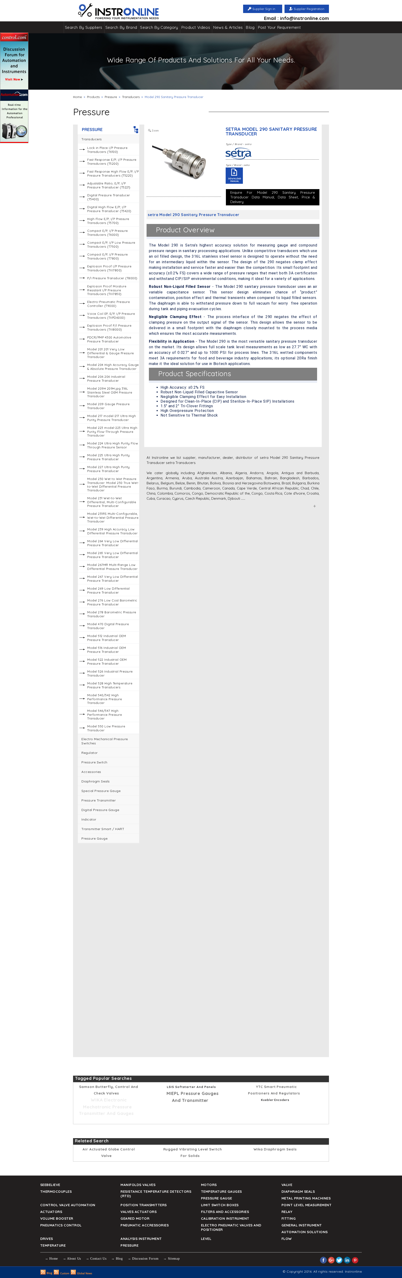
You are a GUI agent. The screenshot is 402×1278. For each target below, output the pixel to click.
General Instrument (301, 1225)
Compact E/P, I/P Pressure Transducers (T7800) (107, 256)
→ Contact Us (96, 1258)
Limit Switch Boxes (220, 1205)
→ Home (51, 1258)
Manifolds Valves (138, 1185)
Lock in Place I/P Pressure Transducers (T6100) (107, 150)
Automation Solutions (304, 1232)
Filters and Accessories (225, 1211)
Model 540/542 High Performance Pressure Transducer (104, 699)
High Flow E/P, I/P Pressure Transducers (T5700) (108, 221)
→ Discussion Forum (143, 1258)
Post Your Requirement (279, 27)
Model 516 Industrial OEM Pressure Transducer (106, 650)
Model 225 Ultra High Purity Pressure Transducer (108, 457)
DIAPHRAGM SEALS (298, 1191)
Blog (250, 27)
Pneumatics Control (61, 1225)
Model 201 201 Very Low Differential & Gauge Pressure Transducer (110, 353)
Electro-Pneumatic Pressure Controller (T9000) (108, 304)
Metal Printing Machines (306, 1198)
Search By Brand (121, 27)
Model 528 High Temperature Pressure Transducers (109, 685)
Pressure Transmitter (98, 800)
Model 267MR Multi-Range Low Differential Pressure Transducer (112, 567)
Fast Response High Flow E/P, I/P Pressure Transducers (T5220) (113, 173)
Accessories (91, 772)
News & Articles (228, 27)
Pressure (111, 97)
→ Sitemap (171, 1258)
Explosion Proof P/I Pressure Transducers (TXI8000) (109, 327)
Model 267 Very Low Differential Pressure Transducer (112, 578)
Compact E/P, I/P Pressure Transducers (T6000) (107, 233)
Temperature (53, 1245)
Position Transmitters (144, 1205)
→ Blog (117, 1258)
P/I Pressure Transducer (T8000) (112, 278)
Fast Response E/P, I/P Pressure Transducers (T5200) (112, 161)
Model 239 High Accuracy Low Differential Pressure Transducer (112, 531)
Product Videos (195, 27)
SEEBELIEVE (50, 1185)
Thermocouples (56, 1191)
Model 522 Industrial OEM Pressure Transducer (107, 661)
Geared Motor (135, 1218)
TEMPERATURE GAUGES (221, 1191)
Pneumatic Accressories (145, 1225)
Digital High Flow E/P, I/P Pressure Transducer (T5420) (109, 209)
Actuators (51, 1211)
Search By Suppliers (83, 27)
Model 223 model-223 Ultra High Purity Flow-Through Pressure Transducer (112, 431)
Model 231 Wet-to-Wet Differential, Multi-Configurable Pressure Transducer (111, 502)
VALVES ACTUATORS (139, 1211)
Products (93, 97)
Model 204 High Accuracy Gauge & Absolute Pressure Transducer (113, 367)
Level (206, 1238)
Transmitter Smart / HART (102, 829)
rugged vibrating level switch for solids (192, 1152)
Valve (286, 1185)
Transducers (131, 97)
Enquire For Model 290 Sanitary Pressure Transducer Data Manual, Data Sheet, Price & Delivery (272, 197)
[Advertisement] (108, 917)
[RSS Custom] (62, 1273)
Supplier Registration (309, 9)
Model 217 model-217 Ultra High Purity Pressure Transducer (111, 418)
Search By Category (159, 27)
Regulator (89, 753)
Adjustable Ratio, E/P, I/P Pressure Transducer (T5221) (109, 185)
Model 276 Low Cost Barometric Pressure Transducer (112, 602)
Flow (286, 1238)
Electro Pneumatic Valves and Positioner (231, 1227)
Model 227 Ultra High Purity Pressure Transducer (108, 469)
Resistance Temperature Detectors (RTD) (156, 1193)
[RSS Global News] (81, 1273)
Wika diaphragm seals (275, 1149)
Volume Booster (56, 1218)
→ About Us (72, 1258)
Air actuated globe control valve (109, 1152)
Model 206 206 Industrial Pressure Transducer (106, 378)
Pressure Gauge (94, 838)
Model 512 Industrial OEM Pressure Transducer (106, 638)
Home (77, 97)
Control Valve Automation (67, 1205)
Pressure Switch (94, 762)
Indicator (88, 819)
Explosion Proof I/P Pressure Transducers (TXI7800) (109, 268)
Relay (286, 1211)
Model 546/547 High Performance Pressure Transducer (104, 714)
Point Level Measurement (306, 1205)
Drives (46, 1238)
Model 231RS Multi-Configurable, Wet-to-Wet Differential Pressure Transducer (112, 517)
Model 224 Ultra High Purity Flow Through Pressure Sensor (112, 445)
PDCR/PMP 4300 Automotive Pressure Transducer (109, 339)
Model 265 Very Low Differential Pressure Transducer (112, 555)
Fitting (288, 1218)
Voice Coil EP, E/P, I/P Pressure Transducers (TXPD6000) (111, 315)
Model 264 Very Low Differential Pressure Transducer (112, 543)
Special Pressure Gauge (101, 791)
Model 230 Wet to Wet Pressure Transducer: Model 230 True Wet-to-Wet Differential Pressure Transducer (113, 484)
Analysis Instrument (141, 1238)
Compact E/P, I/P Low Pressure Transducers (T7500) (111, 244)
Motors (209, 1185)
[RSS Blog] (46, 1273)
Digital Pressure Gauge (100, 810)
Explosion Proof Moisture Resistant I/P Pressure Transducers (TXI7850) (106, 290)
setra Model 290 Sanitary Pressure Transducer (271, 131)
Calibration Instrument (225, 1218)
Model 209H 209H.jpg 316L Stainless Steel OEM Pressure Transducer (109, 392)
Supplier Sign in (263, 9)
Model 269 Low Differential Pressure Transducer (108, 590)
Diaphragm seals (95, 781)
